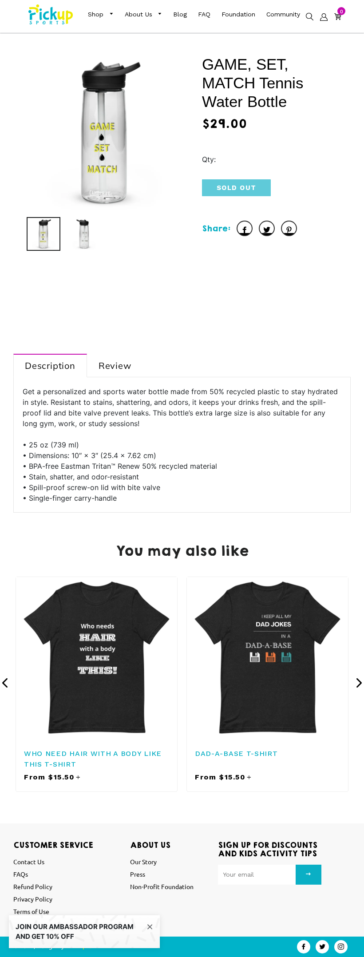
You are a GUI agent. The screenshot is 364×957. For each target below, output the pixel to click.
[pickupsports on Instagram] (341, 946)
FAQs (20, 874)
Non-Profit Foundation (162, 886)
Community (283, 14)
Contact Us (28, 862)
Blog (180, 14)
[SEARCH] (307, 13)
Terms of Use (31, 911)
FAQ (204, 14)
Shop (97, 14)
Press (137, 874)
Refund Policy (32, 886)
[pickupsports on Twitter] (322, 946)
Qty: (209, 159)
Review (115, 365)
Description (50, 365)
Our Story (143, 862)
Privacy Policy (32, 899)
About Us (139, 14)
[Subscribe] (308, 875)
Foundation (238, 14)
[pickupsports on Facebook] (303, 946)
